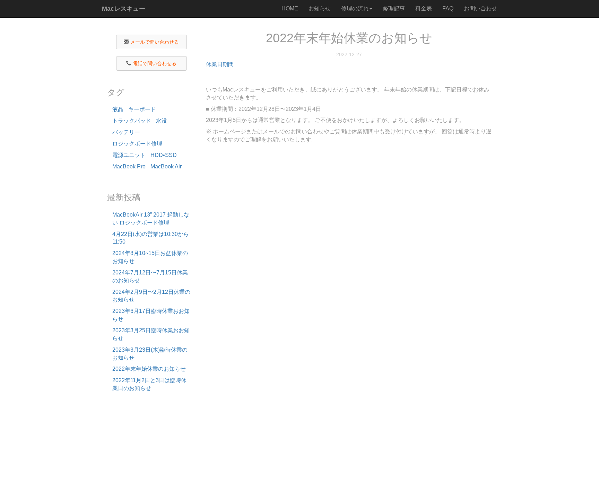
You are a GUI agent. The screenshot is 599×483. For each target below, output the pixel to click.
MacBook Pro (129, 166)
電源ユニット (129, 155)
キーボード (142, 109)
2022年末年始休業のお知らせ (149, 369)
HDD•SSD (163, 155)
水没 (161, 121)
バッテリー (126, 132)
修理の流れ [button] (355, 8)
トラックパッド (131, 121)
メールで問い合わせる (154, 42)
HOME (289, 8)
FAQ (447, 8)
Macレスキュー (123, 8)
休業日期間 (220, 64)
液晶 (117, 109)
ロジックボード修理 (137, 144)
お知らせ (320, 8)
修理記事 (394, 8)
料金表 (423, 8)
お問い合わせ (480, 8)
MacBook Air (166, 166)
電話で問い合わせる (154, 63)
